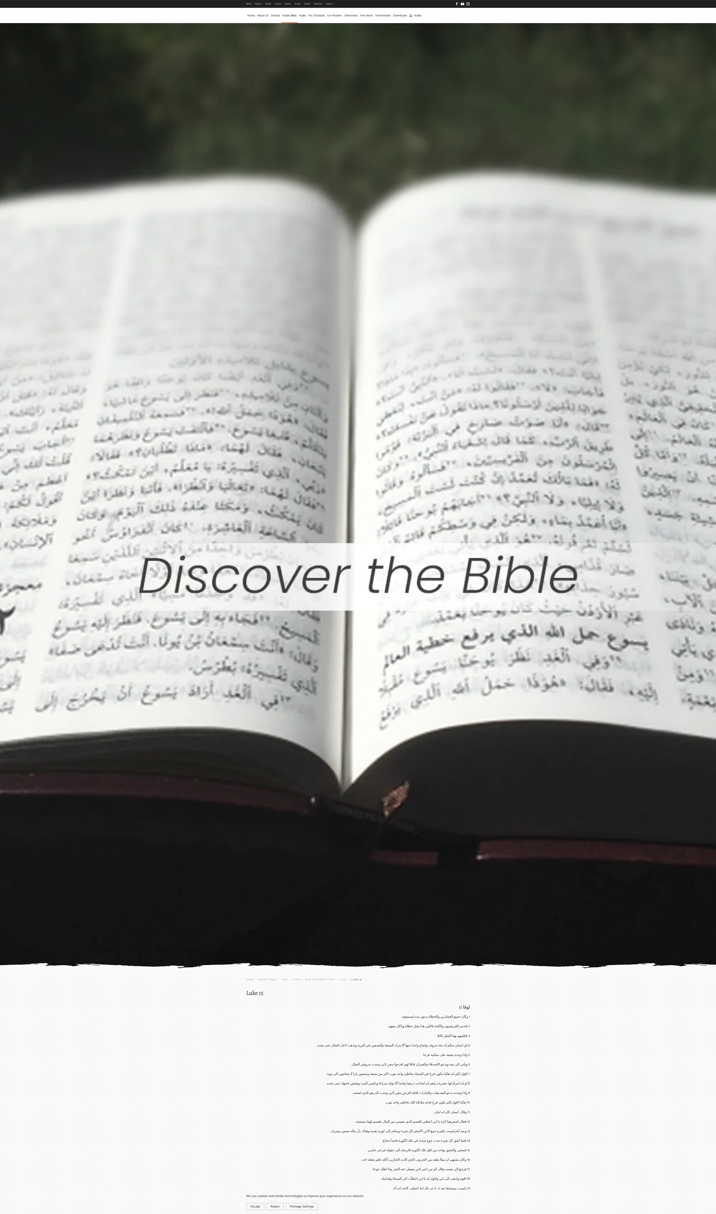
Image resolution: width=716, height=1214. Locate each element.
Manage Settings (302, 1206)
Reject (275, 1206)
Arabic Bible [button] (289, 15)
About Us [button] (263, 15)
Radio (288, 4)
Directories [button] (351, 15)
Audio (278, 4)
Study (297, 4)
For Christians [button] (316, 15)
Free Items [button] (366, 15)
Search (329, 4)
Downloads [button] (400, 15)
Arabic (418, 15)
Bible (248, 4)
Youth (307, 4)
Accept (255, 1206)
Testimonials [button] (383, 15)
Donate (275, 15)
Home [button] (251, 15)
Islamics (318, 4)
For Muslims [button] (334, 15)
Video (268, 4)
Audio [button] (302, 15)
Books (258, 4)
